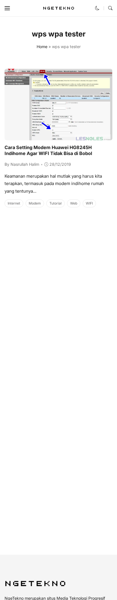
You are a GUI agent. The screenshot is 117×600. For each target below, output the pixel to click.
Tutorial (55, 203)
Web (73, 203)
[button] (7, 8)
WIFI (89, 203)
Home (42, 46)
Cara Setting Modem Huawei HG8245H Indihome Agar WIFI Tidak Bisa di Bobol (48, 150)
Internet (14, 203)
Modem (35, 203)
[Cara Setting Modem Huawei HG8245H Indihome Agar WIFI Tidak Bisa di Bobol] (58, 136)
